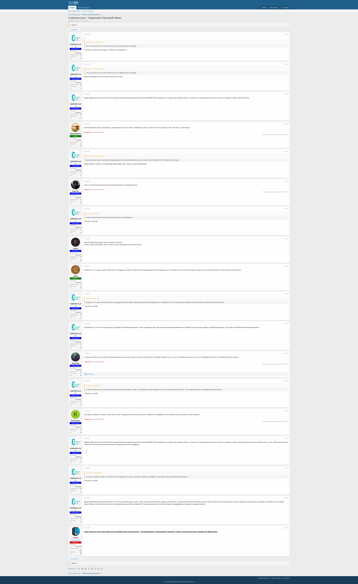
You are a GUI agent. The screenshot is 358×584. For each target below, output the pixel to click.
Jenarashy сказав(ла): (92, 386)
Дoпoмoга (286, 578)
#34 (287, 411)
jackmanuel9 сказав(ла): (93, 42)
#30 (287, 294)
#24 (287, 124)
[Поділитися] (284, 34)
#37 (287, 498)
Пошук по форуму (87, 11)
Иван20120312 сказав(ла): (94, 156)
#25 (287, 151)
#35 (287, 438)
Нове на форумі (83, 8)
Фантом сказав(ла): (92, 213)
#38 (287, 528)
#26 (287, 181)
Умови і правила (276, 578)
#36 (287, 468)
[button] (90, 7)
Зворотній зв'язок (264, 578)
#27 (287, 209)
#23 (287, 94)
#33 (287, 381)
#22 (287, 64)
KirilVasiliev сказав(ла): (93, 473)
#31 (287, 323)
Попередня (74, 29)
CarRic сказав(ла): (91, 298)
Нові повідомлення (74, 11)
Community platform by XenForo (179, 582)
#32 (287, 353)
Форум (72, 8)
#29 (287, 266)
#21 (287, 34)
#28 (287, 238)
